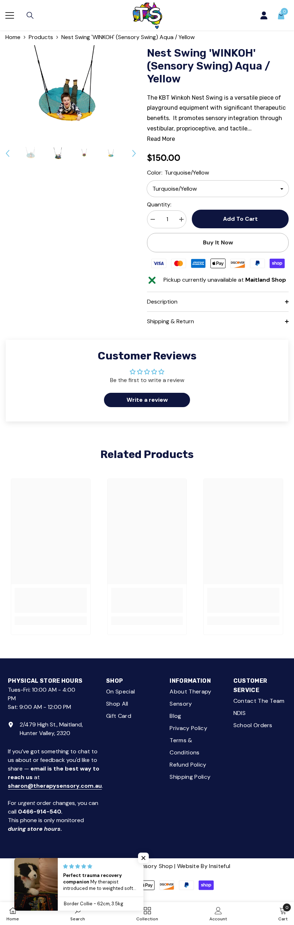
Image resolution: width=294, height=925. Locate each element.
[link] (51, 600)
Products (41, 37)
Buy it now (218, 242)
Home (12, 37)
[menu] (9, 15)
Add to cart (240, 219)
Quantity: (159, 204)
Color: (178, 172)
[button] (7, 153)
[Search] (30, 15)
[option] (70, 88)
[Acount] (264, 15)
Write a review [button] (147, 400)
